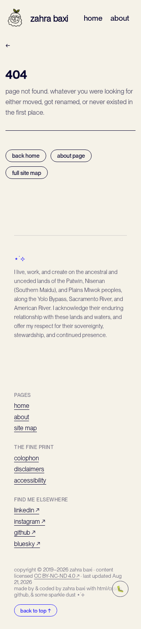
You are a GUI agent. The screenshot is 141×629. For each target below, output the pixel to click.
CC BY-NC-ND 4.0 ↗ (57, 576)
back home (26, 155)
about (119, 18)
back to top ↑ (35, 610)
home (93, 18)
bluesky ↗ (27, 544)
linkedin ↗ (26, 510)
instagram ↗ (29, 521)
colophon (26, 458)
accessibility (30, 480)
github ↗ (24, 532)
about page (71, 155)
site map (25, 428)
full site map (26, 172)
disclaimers (29, 469)
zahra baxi (49, 18)
